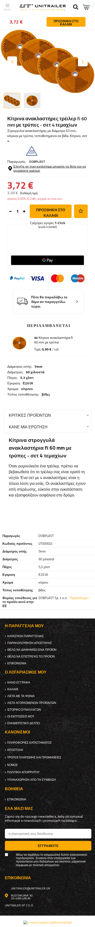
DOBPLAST (37, 161)
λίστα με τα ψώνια (21, 696)
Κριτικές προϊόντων (30, 415)
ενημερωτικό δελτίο (23, 723)
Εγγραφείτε (48, 845)
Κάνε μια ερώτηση (28, 427)
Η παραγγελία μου (24, 625)
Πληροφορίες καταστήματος (29, 742)
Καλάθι (12, 689)
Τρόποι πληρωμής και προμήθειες (34, 757)
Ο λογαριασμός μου (26, 672)
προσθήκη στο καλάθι (50, 212)
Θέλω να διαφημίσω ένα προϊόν (32, 649)
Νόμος (12, 765)
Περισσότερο (79, 597)
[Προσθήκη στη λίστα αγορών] (81, 211)
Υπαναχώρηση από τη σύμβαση (31, 779)
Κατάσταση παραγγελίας (25, 636)
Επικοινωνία (16, 663)
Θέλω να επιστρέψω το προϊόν (31, 656)
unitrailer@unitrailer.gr (30, 888)
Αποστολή (15, 749)
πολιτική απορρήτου (23, 772)
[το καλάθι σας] (86, 7)
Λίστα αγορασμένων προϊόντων (31, 702)
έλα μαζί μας (19, 808)
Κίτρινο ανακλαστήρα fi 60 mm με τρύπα (53, 340)
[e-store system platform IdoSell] (47, 922)
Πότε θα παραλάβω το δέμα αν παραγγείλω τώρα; (49, 302)
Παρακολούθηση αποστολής (29, 643)
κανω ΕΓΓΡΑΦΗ (18, 682)
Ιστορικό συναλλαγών (24, 709)
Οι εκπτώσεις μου (20, 716)
